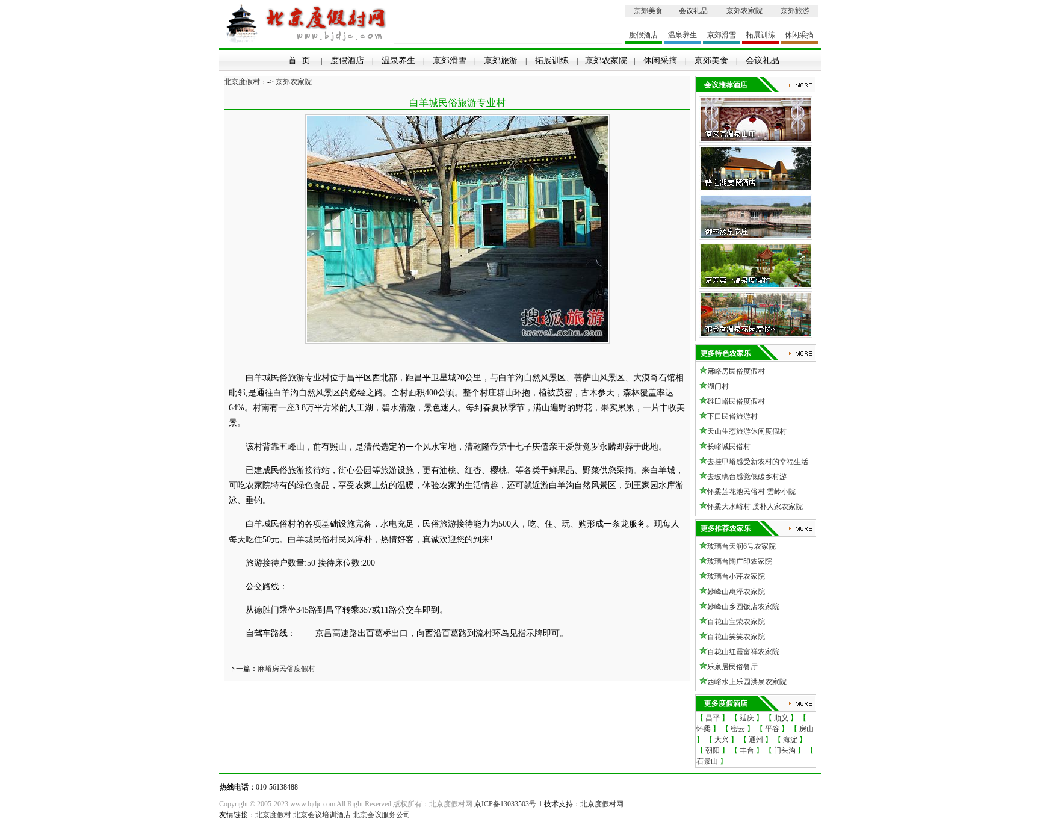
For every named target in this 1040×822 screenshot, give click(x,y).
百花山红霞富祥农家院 (743, 651)
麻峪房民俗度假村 (286, 668)
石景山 (707, 761)
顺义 (781, 718)
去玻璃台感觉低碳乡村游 (747, 476)
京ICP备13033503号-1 (508, 804)
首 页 (299, 60)
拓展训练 (760, 35)
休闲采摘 (799, 35)
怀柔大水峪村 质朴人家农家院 (755, 506)
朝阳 (712, 750)
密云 (738, 729)
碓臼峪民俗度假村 (736, 401)
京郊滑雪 (721, 35)
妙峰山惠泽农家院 (736, 591)
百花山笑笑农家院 (736, 636)
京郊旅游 (795, 11)
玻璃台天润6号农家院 (741, 546)
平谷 (772, 729)
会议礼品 (693, 11)
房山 (806, 729)
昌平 (712, 718)
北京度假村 (242, 82)
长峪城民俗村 (729, 446)
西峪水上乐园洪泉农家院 (747, 682)
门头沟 (785, 750)
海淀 (790, 739)
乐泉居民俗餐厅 (732, 667)
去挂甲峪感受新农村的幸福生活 (757, 461)
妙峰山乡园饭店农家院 (743, 606)
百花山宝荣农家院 (736, 621)
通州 (756, 739)
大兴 (721, 739)
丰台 (747, 750)
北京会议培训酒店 (322, 815)
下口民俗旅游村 (732, 416)
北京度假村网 (602, 804)
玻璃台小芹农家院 (736, 576)
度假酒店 (643, 35)
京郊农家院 (744, 11)
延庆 (747, 718)
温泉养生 (682, 35)
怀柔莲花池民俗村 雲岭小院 (751, 491)
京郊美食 (648, 11)
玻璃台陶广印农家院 (739, 561)
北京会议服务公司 (381, 815)
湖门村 (718, 386)
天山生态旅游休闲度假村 (747, 431)
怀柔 (703, 729)
